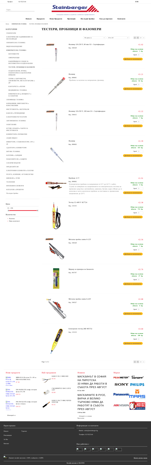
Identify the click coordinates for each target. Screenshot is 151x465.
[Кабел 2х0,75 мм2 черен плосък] (46, 404)
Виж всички (81, 418)
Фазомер (72, 74)
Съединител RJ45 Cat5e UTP (61, 389)
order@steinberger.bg (91, 430)
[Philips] (137, 385)
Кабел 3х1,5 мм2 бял (60, 376)
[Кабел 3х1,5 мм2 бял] (46, 380)
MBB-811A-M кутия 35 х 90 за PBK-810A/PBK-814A (26, 378)
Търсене (24, 431)
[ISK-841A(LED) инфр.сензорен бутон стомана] (10, 405)
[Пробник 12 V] (56, 194)
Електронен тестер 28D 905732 (80, 329)
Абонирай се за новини (85, 416)
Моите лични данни (140, 458)
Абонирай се (11, 415)
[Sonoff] (137, 377)
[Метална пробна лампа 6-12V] (56, 261)
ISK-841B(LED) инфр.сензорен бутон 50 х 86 (26, 390)
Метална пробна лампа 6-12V (80, 239)
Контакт (6, 443)
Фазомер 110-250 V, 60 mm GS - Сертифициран (86, 44)
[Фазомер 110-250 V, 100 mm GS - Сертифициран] (56, 132)
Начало (29, 19)
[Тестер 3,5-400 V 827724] (56, 231)
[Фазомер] (56, 103)
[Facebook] (78, 438)
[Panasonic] (121, 394)
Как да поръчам (106, 19)
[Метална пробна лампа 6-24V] (56, 320)
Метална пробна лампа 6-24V (80, 299)
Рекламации (8, 435)
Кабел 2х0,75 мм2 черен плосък (61, 401)
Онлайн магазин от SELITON (75, 463)
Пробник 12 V (74, 178)
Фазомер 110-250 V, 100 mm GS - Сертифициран (87, 111)
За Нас (6, 439)
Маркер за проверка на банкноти (81, 269)
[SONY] (121, 385)
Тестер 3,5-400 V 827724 (78, 202)
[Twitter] (82, 438)
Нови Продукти (56, 19)
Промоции (71, 19)
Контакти (121, 19)
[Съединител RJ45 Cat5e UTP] (46, 392)
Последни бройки (88, 19)
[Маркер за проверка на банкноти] (56, 290)
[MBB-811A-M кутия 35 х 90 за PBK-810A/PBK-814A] (10, 381)
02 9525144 (22, 1)
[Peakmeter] (121, 377)
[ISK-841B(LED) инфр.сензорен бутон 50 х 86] (10, 393)
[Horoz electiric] (137, 405)
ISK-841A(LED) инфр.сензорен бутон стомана (26, 403)
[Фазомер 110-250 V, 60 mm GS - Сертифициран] (56, 65)
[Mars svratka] (137, 395)
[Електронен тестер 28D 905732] (56, 357)
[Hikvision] (121, 405)
